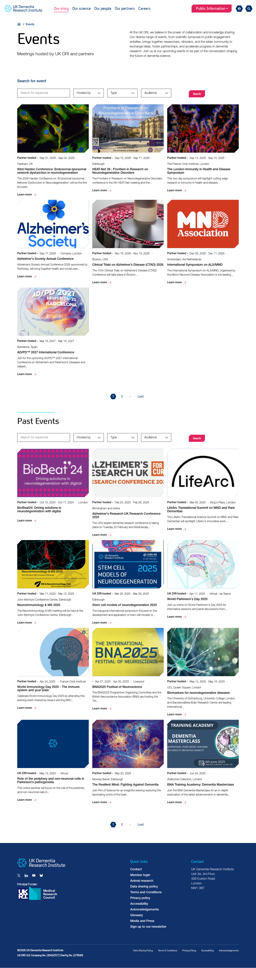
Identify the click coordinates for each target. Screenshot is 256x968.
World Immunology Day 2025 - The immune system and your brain (53, 669)
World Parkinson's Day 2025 (203, 579)
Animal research (141, 881)
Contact (136, 869)
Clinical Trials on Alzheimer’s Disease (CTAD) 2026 (128, 242)
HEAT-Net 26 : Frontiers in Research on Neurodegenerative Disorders (128, 148)
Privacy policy (140, 898)
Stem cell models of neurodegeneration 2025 (128, 582)
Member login (140, 875)
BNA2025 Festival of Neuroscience (128, 669)
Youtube (33, 875)
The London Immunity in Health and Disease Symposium (203, 148)
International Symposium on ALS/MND (203, 242)
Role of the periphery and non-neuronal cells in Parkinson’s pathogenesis (53, 761)
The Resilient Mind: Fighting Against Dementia (128, 762)
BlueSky (41, 875)
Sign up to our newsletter (148, 927)
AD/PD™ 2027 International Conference (53, 332)
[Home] (19, 24)
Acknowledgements (144, 909)
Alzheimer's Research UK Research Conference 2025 (128, 493)
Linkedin (26, 875)
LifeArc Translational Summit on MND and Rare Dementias (203, 490)
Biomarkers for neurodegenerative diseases (203, 672)
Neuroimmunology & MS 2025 (53, 582)
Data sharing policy (144, 886)
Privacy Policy (189, 950)
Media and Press (142, 921)
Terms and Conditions (146, 892)
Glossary (136, 915)
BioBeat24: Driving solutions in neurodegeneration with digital (53, 486)
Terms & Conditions (167, 950)
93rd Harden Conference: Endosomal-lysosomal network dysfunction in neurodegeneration (53, 150)
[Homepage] (41, 866)
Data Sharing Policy (143, 950)
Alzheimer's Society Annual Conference (53, 239)
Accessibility (139, 904)
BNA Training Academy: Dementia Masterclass (203, 762)
